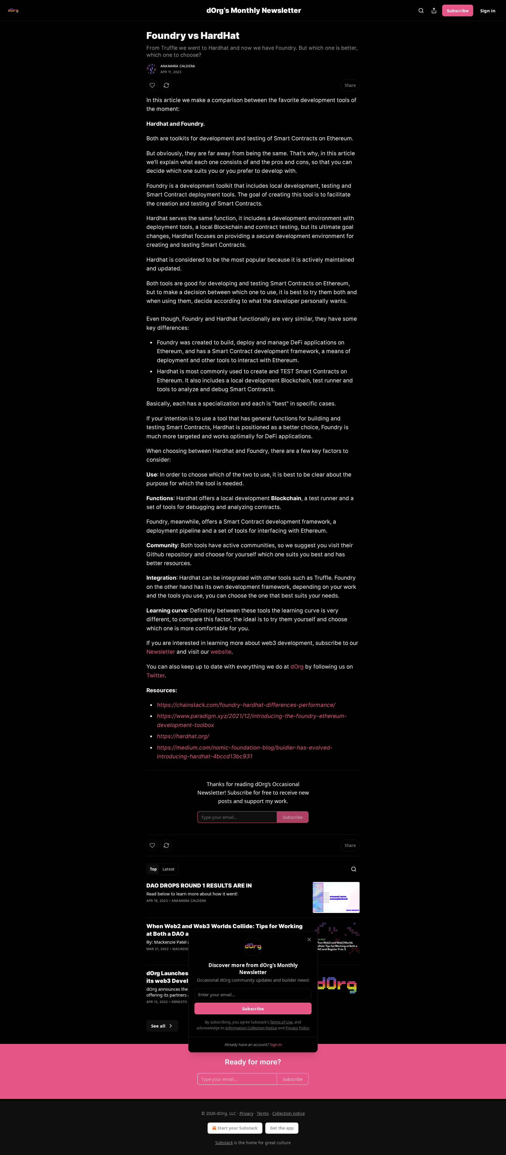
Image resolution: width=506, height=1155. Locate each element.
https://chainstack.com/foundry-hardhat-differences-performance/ (246, 705)
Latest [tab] (169, 869)
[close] (309, 939)
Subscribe (458, 10)
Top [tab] (153, 869)
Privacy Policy (297, 1027)
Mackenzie (182, 949)
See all (158, 1026)
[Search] (421, 10)
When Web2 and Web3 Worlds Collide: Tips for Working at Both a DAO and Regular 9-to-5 (224, 930)
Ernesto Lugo (184, 1002)
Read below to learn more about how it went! (191, 894)
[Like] (152, 85)
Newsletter (160, 651)
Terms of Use (281, 1022)
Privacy (246, 1113)
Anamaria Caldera (177, 66)
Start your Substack (238, 1128)
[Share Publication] (434, 10)
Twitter (155, 675)
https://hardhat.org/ (183, 736)
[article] (253, 898)
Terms (263, 1113)
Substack (224, 1142)
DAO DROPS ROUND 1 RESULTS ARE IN (199, 885)
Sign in (487, 10)
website (221, 651)
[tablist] (162, 869)
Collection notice (288, 1113)
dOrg (297, 666)
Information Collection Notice (251, 1027)
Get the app (282, 1128)
